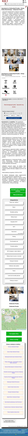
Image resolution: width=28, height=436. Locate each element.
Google (19, 429)
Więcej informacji (18, 194)
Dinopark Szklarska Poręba (13, 392)
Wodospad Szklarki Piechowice (13, 381)
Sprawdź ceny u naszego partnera (18, 190)
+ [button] (3, 311)
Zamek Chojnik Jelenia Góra (13, 386)
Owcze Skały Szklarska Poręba (13, 351)
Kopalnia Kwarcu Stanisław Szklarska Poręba (13, 407)
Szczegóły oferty (14, 333)
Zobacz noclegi (14, 339)
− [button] (3, 313)
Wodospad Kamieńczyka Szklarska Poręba (13, 356)
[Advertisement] (14, 37)
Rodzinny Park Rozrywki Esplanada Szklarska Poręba (13, 377)
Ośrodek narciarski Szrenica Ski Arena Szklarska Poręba (13, 372)
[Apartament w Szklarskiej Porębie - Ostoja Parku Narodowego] (6, 53)
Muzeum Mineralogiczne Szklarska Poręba (13, 366)
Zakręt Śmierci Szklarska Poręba (13, 397)
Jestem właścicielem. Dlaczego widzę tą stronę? (9, 421)
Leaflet (18, 329)
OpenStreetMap (23, 329)
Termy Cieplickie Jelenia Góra (13, 412)
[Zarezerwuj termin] (26, 7)
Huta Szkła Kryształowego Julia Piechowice (13, 402)
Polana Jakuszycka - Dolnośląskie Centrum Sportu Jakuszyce (13, 362)
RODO (26, 432)
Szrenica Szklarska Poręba (13, 346)
